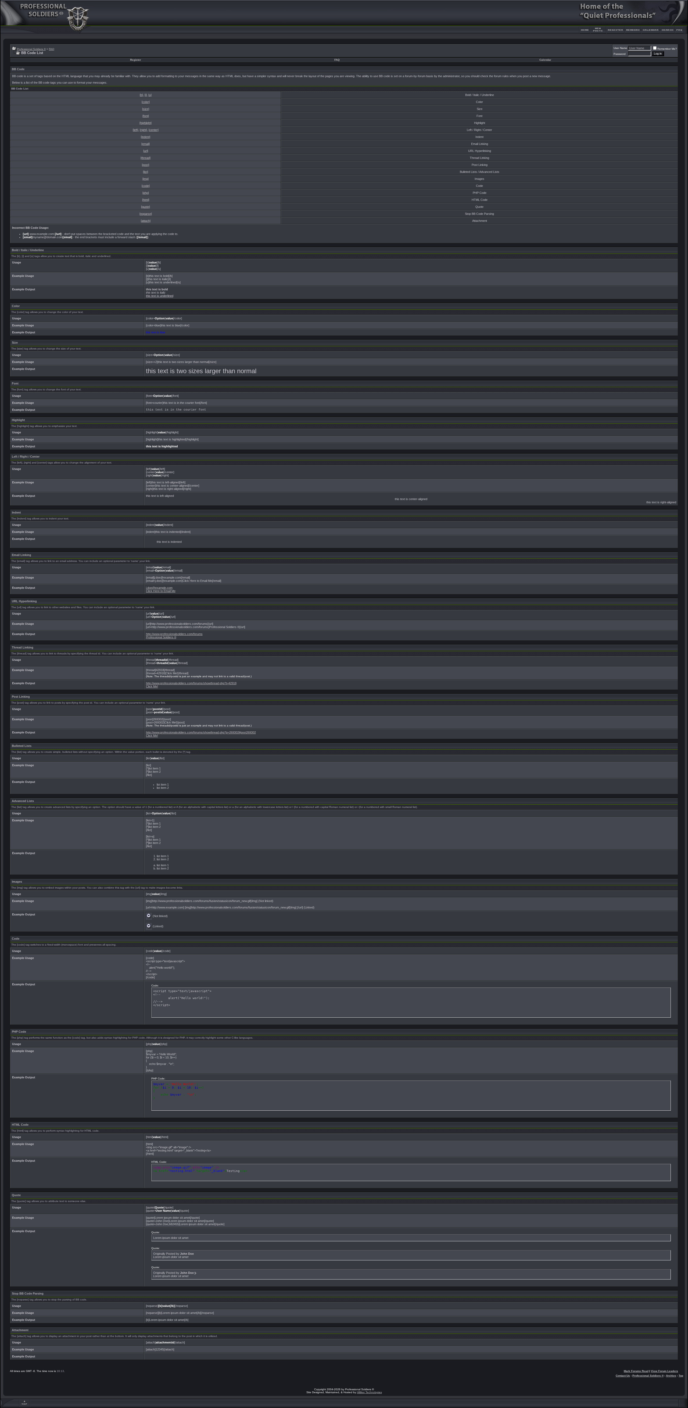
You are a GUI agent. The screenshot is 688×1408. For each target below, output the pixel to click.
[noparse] (145, 213)
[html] (145, 199)
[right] (143, 129)
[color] (146, 102)
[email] (145, 143)
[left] (135, 129)
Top (681, 1375)
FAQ (51, 49)
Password (620, 53)
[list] (145, 171)
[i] (146, 95)
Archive (671, 1375)
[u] (150, 95)
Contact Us (623, 1375)
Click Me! (152, 686)
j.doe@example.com (159, 587)
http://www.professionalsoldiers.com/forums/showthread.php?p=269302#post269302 (201, 732)
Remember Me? (667, 48)
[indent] (145, 136)
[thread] (145, 157)
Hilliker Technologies (369, 1392)
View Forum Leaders (664, 1371)
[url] (145, 150)
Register (135, 59)
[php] (145, 192)
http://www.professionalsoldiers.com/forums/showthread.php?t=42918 (191, 683)
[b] (141, 95)
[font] (145, 115)
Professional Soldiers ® (31, 49)
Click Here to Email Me (160, 591)
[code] (146, 185)
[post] (145, 164)
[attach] (145, 220)
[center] (154, 129)
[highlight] (145, 122)
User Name (620, 48)
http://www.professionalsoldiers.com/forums (174, 634)
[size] (145, 108)
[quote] (145, 206)
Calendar (545, 59)
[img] (145, 178)
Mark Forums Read (636, 1371)
